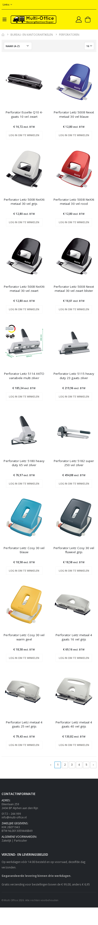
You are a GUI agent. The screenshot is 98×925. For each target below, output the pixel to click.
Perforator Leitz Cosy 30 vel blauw (24, 550)
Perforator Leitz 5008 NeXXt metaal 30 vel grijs (24, 202)
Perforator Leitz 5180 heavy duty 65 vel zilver (24, 463)
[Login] (79, 19)
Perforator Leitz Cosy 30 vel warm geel (24, 637)
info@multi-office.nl (14, 817)
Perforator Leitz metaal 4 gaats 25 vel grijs (24, 724)
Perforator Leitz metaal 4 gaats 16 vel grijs (74, 637)
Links (6, 4)
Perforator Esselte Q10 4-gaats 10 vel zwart (24, 114)
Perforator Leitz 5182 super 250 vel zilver (74, 463)
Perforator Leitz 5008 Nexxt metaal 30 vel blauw (74, 114)
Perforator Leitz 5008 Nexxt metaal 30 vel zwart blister (74, 289)
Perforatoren (69, 35)
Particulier (20, 840)
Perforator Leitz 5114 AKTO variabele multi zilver (24, 376)
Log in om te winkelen (24, 135)
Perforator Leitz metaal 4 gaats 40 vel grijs (74, 724)
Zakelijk (6, 840)
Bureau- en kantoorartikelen (31, 35)
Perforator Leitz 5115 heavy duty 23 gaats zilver (74, 376)
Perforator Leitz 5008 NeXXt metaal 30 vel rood (74, 202)
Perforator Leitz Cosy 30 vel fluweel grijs (74, 550)
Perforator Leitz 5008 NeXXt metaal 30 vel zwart (24, 289)
